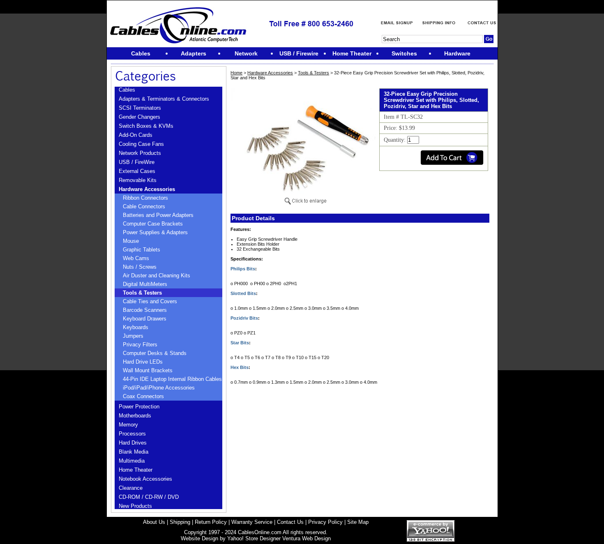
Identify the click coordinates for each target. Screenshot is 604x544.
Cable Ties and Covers (150, 301)
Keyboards (135, 327)
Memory (128, 425)
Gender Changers (139, 117)
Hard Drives (133, 443)
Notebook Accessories (145, 479)
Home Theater (135, 470)
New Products (135, 506)
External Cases (137, 171)
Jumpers (133, 336)
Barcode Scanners (145, 310)
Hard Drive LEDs (143, 362)
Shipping (180, 522)
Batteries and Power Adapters (158, 215)
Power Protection (139, 406)
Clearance (131, 488)
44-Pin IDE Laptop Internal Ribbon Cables (172, 379)
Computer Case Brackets (153, 224)
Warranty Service (251, 522)
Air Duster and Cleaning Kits (156, 275)
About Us (154, 522)
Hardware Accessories (147, 189)
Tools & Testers (142, 293)
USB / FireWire (136, 162)
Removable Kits (138, 180)
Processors (132, 434)
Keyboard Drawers (144, 319)
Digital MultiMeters (145, 284)
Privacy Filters (140, 344)
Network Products (140, 153)
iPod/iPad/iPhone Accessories (159, 388)
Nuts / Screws (140, 267)
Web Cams (136, 258)
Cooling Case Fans (141, 144)
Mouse (131, 241)
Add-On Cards (135, 135)
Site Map (358, 522)
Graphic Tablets (141, 250)
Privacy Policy (325, 522)
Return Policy (211, 522)
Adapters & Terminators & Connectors (164, 99)
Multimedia (132, 461)
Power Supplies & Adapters (155, 232)
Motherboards (135, 416)
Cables (127, 90)
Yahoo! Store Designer (254, 538)
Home (236, 72)
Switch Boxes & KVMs (146, 126)
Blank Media (133, 452)
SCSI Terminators (140, 108)
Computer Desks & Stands (155, 353)
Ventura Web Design (306, 538)
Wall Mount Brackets (148, 370)
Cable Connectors (144, 206)
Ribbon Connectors (145, 198)
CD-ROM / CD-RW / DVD (149, 497)
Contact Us (290, 522)
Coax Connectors (143, 396)
